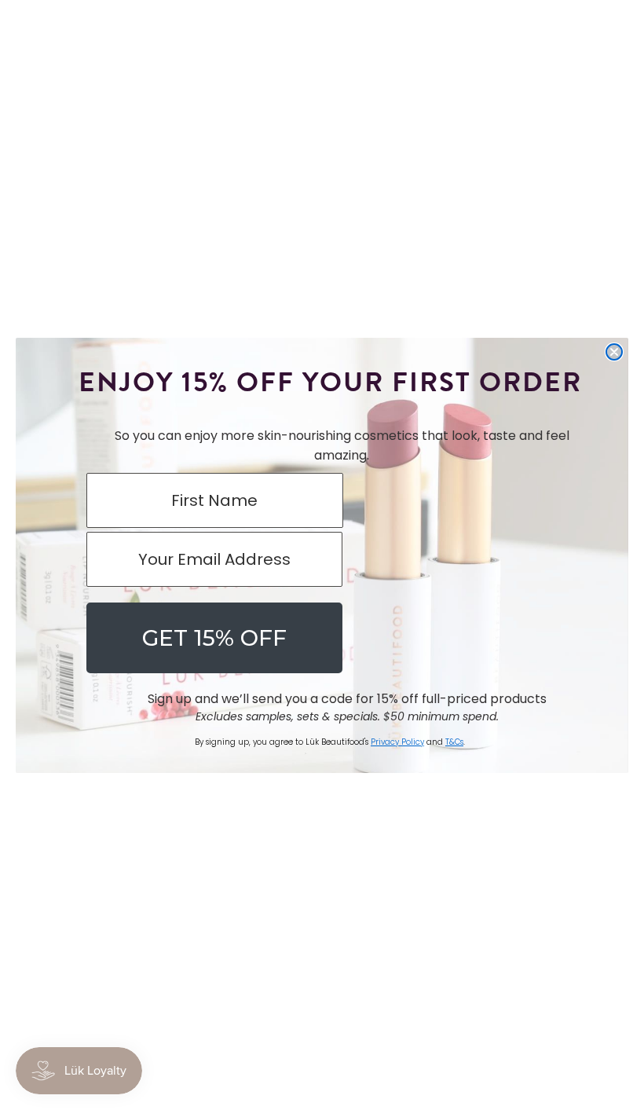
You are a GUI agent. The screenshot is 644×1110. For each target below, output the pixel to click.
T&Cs (454, 742)
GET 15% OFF (214, 638)
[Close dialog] (614, 352)
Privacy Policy (397, 742)
